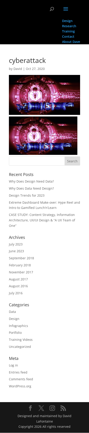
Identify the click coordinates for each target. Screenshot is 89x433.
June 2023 (16, 251)
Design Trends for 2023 (26, 195)
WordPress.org (20, 386)
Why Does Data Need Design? (31, 188)
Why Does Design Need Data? (31, 181)
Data (12, 311)
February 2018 (20, 265)
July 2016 (16, 293)
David (17, 69)
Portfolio (15, 332)
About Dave (71, 42)
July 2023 (16, 244)
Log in (13, 365)
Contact (68, 36)
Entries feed (18, 372)
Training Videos (21, 339)
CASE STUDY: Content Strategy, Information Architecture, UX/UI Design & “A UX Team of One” (42, 220)
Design (67, 21)
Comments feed (21, 379)
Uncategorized (20, 346)
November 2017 (21, 272)
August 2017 (18, 279)
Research (69, 26)
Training (68, 31)
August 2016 (18, 286)
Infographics (18, 326)
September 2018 (21, 258)
